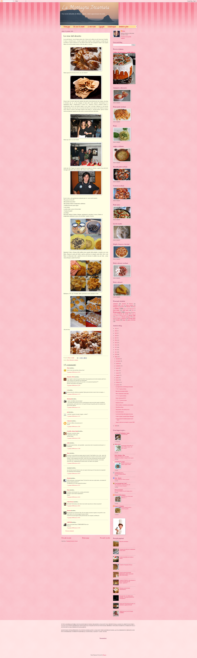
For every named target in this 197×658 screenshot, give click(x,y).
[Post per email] (77, 357)
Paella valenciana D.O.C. (121, 398)
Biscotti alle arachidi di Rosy (122, 391)
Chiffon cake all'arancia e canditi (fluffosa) (124, 52)
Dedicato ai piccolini (118, 306)
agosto (117, 368)
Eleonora (69, 510)
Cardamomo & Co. (119, 473)
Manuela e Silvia (71, 377)
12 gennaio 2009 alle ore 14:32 (73, 497)
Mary (68, 368)
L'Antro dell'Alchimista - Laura (122, 433)
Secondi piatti (131, 318)
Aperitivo (124, 303)
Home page (66, 27)
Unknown (69, 421)
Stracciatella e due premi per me (122, 409)
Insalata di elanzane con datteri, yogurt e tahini (126, 463)
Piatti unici (126, 310)
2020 (116, 331)
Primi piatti (117, 312)
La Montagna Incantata (85, 8)
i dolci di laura (70, 502)
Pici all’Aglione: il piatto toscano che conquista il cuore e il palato (122, 485)
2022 (116, 328)
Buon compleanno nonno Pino (122, 393)
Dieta (134, 306)
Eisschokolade (124, 434)
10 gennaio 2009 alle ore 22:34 (73, 372)
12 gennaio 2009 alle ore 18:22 (73, 506)
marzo (117, 380)
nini (68, 412)
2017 (116, 338)
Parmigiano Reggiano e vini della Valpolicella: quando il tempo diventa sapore (124, 457)
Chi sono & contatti (78, 27)
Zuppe (124, 320)
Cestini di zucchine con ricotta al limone (126, 557)
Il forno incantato (119, 490)
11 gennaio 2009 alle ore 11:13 (73, 394)
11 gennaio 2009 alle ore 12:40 (73, 448)
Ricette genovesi (123, 315)
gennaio (118, 384)
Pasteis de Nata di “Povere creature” (122, 479)
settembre (118, 366)
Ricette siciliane (126, 317)
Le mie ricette (92, 27)
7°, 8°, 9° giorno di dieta (121, 389)
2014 (116, 345)
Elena (123, 31)
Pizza (133, 310)
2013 (116, 347)
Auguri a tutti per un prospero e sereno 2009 (125, 422)
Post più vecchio (105, 538)
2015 (116, 342)
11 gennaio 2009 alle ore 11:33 (73, 416)
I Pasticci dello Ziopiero (120, 495)
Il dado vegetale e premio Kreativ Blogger (125, 416)
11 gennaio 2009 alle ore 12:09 (73, 438)
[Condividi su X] (83, 358)
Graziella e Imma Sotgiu (72, 431)
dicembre (118, 358)
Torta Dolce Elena (119, 407)
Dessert (128, 306)
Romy (68, 453)
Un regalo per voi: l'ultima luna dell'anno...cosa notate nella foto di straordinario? (127, 597)
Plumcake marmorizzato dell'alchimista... (125, 588)
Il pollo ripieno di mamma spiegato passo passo (124, 419)
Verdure (118, 320)
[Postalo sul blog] (81, 358)
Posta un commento (69, 531)
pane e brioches (131, 320)
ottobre (117, 363)
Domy (68, 490)
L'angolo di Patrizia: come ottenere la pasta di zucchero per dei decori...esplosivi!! (127, 582)
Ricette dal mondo (123, 314)
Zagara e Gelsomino (119, 506)
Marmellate (132, 308)
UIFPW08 (69, 522)
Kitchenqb (69, 399)
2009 (116, 356)
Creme (122, 305)
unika (68, 443)
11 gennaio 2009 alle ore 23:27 (73, 485)
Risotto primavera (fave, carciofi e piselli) (126, 508)
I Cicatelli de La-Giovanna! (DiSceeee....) (127, 497)
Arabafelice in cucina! (120, 462)
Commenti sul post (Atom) (72, 541)
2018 (116, 335)
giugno (117, 373)
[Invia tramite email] (80, 358)
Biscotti (131, 303)
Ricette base (127, 312)
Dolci (68, 360)
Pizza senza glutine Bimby (120, 474)
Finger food (126, 308)
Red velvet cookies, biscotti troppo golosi (123, 491)
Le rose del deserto (120, 412)
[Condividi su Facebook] (84, 358)
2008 (116, 425)
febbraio (118, 382)
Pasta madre (116, 310)
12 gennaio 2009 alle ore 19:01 (73, 517)
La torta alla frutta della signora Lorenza (124, 414)
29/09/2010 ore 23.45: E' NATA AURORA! (126, 612)
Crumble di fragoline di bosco (126, 564)
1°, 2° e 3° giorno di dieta (121, 400)
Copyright (101, 27)
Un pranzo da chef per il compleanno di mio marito (127, 550)
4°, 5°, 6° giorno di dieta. (121, 395)
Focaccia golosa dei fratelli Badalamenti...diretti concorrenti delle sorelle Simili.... (126, 574)
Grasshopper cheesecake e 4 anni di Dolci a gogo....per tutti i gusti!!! (127, 447)
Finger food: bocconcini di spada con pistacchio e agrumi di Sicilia (127, 604)
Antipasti (115, 303)
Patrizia (69, 478)
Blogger (104, 655)
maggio (118, 375)
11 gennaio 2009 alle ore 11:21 (73, 407)
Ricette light (132, 315)
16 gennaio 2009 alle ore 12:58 (73, 528)
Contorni (115, 305)
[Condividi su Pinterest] (86, 358)
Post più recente (66, 538)
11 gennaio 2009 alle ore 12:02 (73, 426)
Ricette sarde (118, 317)
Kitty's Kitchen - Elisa (120, 455)
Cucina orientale (129, 305)
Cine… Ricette (118, 478)
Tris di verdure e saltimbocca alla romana (124, 405)
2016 (116, 340)
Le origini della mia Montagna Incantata (124, 386)
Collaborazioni (112, 27)
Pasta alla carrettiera (124, 541)
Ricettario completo (74, 360)
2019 (116, 333)
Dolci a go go (118, 444)
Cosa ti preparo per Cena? (121, 483)
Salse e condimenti (122, 318)
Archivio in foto (123, 27)
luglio (117, 370)
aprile (117, 377)
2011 (116, 352)
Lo (67, 390)
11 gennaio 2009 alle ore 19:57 (73, 473)
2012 (116, 349)
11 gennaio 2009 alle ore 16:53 (73, 463)
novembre (118, 361)
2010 (116, 354)
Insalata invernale (119, 402)
